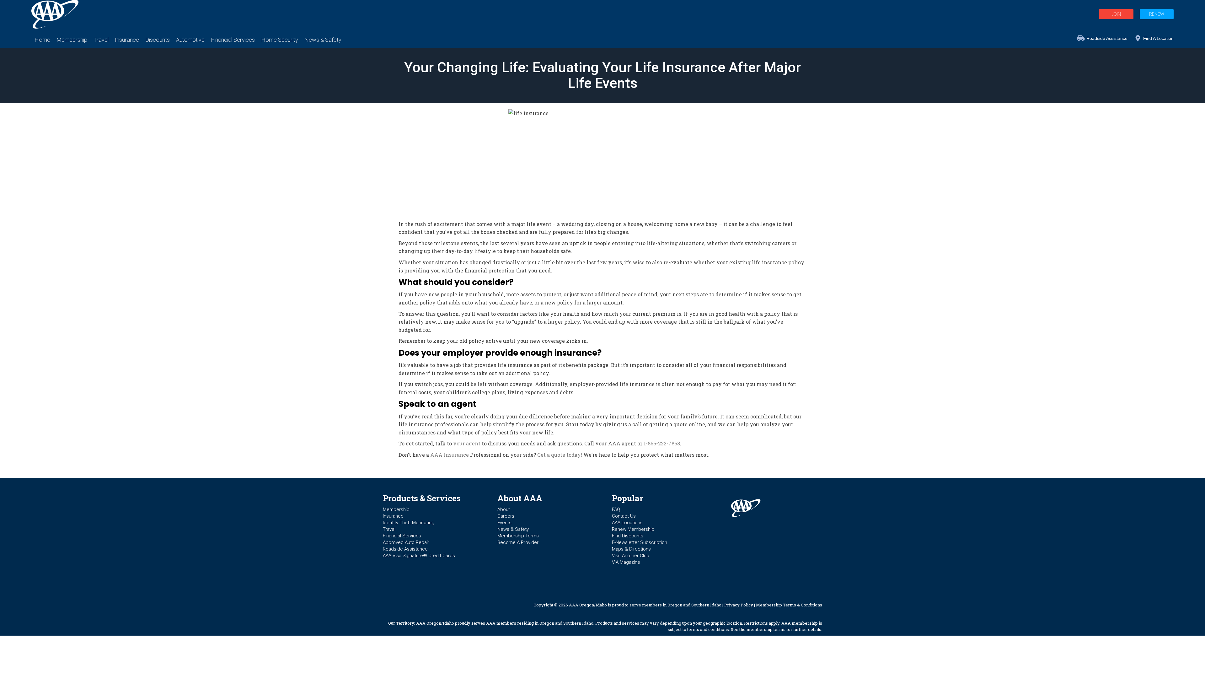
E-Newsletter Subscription (639, 542)
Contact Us (624, 516)
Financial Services (402, 536)
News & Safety (513, 529)
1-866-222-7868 (662, 443)
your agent (466, 443)
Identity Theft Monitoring (408, 522)
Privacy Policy (738, 605)
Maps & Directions (631, 549)
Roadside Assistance (1106, 38)
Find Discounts (627, 536)
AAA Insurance (449, 454)
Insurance (393, 516)
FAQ (616, 509)
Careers (505, 516)
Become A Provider (517, 542)
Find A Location (1158, 38)
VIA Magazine (626, 562)
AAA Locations (627, 522)
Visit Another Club (630, 555)
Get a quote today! (559, 454)
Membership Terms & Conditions (789, 605)
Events (504, 522)
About (503, 509)
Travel (389, 529)
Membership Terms (518, 536)
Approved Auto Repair (406, 542)
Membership (396, 509)
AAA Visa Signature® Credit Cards (419, 555)
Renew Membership (633, 529)
